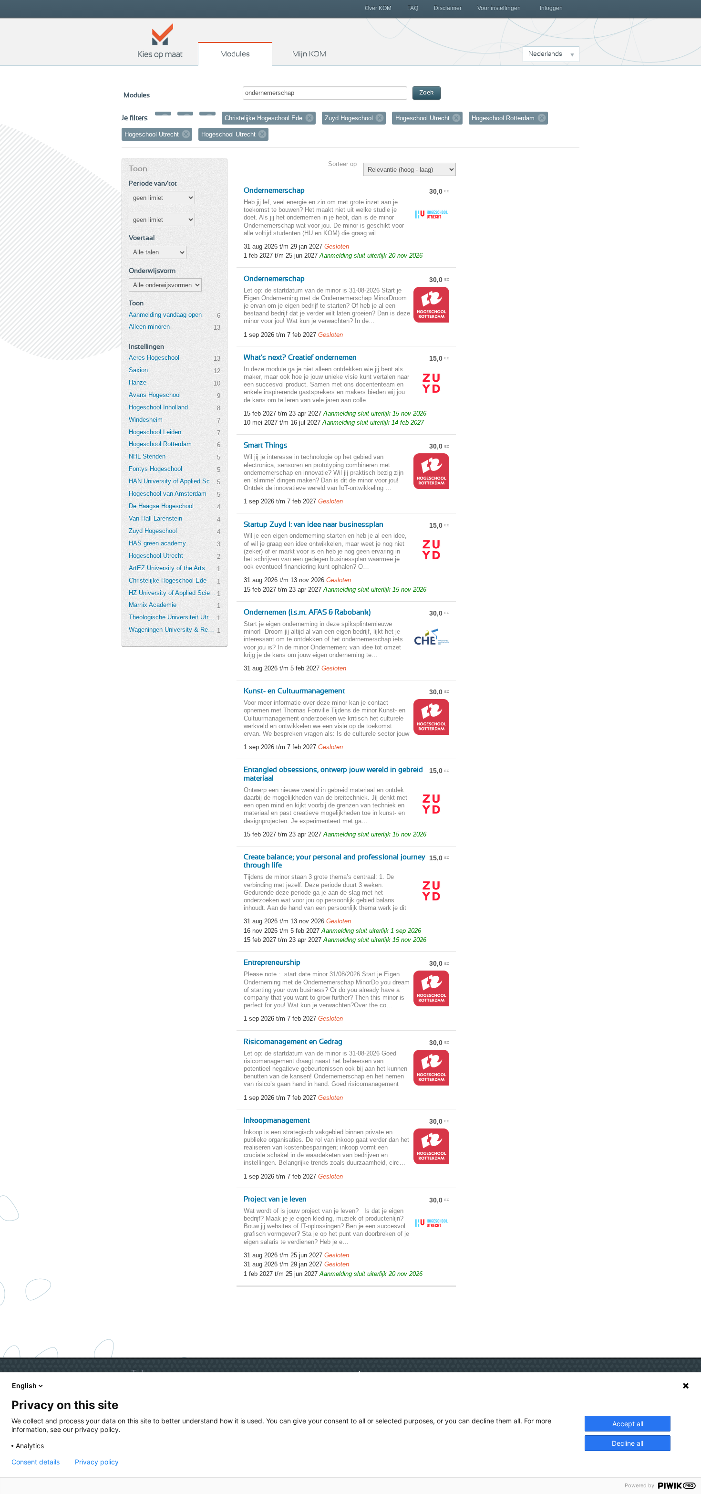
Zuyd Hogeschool (153, 530)
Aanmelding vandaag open (165, 314)
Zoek (426, 93)
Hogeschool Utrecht (156, 555)
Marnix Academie (152, 604)
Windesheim (146, 419)
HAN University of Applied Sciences (172, 481)
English (24, 1385)
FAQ (412, 8)
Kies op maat (160, 40)
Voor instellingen (499, 8)
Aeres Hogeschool (154, 357)
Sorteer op (342, 163)
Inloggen (551, 8)
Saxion (138, 370)
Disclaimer (448, 8)
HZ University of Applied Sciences (172, 592)
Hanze (137, 382)
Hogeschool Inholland (158, 407)
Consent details (35, 1462)
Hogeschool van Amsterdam (167, 493)
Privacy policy (97, 1462)
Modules (235, 54)
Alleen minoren (149, 326)
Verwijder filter (165, 118)
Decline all (627, 1443)
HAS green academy (157, 543)
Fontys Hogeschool (155, 468)
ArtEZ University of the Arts (167, 568)
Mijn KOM (309, 54)
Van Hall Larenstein (155, 518)
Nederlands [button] (545, 54)
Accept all (627, 1424)
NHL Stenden (147, 456)
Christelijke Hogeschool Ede (167, 580)
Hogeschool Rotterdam (160, 444)
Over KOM (378, 8)
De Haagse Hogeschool (161, 506)
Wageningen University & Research (172, 629)
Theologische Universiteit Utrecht (172, 617)
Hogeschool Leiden (155, 432)
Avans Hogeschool (155, 394)
